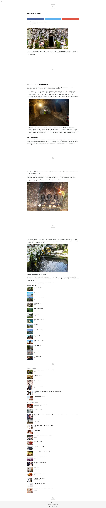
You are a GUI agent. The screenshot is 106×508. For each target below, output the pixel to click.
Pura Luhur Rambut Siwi (39, 298)
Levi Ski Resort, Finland (39, 446)
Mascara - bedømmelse (39, 478)
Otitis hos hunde (37, 375)
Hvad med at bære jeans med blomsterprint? (44, 425)
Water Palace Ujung (38, 329)
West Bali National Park (39, 319)
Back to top (53, 502)
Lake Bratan (36, 313)
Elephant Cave (37, 303)
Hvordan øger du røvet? (39, 396)
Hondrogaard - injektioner (39, 483)
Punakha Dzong (37, 356)
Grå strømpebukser (38, 386)
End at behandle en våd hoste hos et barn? (43, 489)
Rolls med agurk (37, 380)
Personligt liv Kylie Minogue (40, 462)
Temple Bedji (37, 335)
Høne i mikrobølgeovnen (39, 473)
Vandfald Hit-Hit (37, 345)
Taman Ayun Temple (38, 340)
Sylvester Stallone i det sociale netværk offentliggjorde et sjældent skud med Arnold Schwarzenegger (56, 414)
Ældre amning (37, 430)
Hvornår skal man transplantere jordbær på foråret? (45, 370)
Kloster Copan (37, 351)
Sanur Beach (37, 292)
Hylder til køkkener (38, 409)
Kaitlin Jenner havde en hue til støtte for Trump (44, 436)
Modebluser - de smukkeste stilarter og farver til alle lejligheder (47, 391)
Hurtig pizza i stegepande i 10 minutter (42, 451)
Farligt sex (36, 467)
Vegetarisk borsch (38, 441)
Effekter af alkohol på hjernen (40, 404)
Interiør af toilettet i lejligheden (40, 457)
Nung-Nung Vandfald (38, 308)
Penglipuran (36, 324)
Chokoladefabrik (37, 287)
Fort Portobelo (37, 420)
